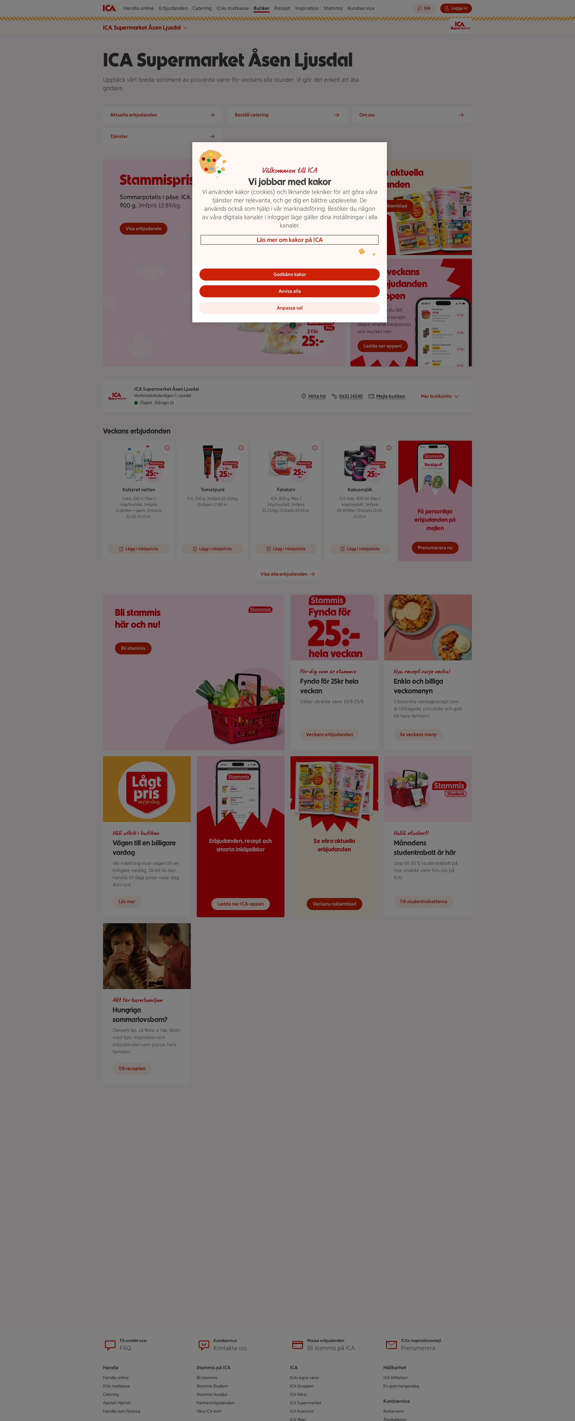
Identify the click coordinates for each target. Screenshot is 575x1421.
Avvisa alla (290, 291)
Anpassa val (289, 308)
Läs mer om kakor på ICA (290, 239)
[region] (289, 232)
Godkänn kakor (289, 274)
